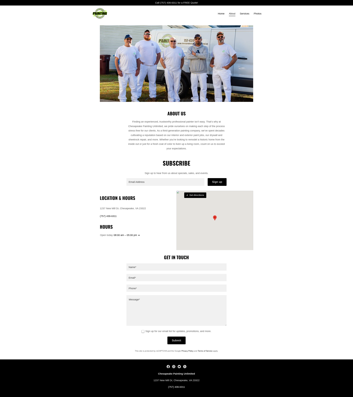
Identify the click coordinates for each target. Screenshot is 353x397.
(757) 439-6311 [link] (108, 216)
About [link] (232, 13)
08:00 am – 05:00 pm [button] (125, 235)
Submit (176, 340)
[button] (138, 235)
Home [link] (221, 13)
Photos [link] (257, 13)
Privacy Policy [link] (187, 351)
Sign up (217, 181)
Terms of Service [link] (205, 351)
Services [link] (244, 13)
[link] (100, 13)
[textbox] (165, 182)
